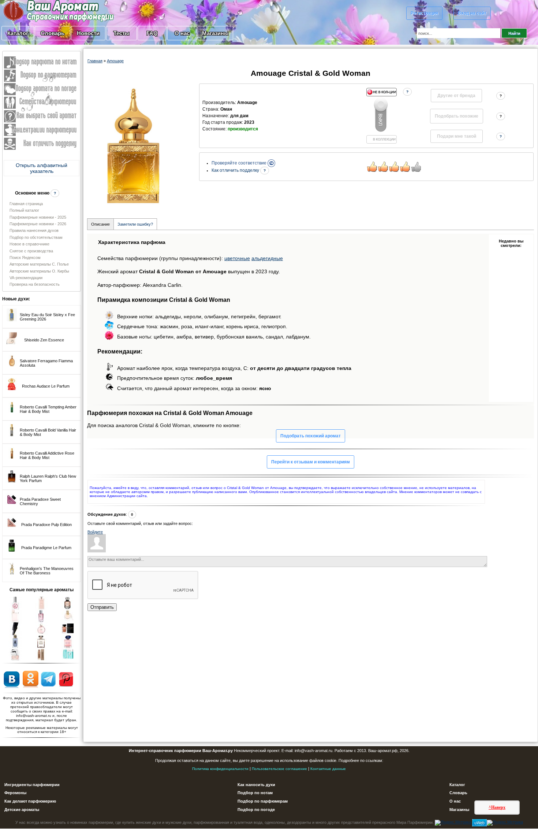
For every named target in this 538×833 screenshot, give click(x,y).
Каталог (18, 33)
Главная (94, 61)
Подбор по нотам (255, 793)
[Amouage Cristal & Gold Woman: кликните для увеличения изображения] (133, 145)
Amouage (115, 61)
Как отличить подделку (236, 170)
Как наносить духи (256, 784)
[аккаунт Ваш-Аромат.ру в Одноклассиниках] (30, 679)
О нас (182, 33)
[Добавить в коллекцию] (381, 115)
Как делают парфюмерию (30, 801)
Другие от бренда (456, 95)
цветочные (237, 258)
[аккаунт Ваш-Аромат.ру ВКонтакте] (11, 679)
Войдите (95, 532)
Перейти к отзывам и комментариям (310, 461)
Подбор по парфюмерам (263, 801)
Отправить (102, 607)
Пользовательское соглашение (279, 769)
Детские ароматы (21, 809)
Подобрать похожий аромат (310, 435)
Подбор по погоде (256, 809)
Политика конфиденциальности (220, 769)
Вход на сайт (472, 13)
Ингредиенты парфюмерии (32, 784)
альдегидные (267, 258)
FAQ (152, 33)
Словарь (52, 33)
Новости (88, 33)
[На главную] (40, 10)
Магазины (215, 33)
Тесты (121, 33)
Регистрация (424, 13)
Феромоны (15, 793)
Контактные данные (328, 769)
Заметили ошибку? (135, 224)
